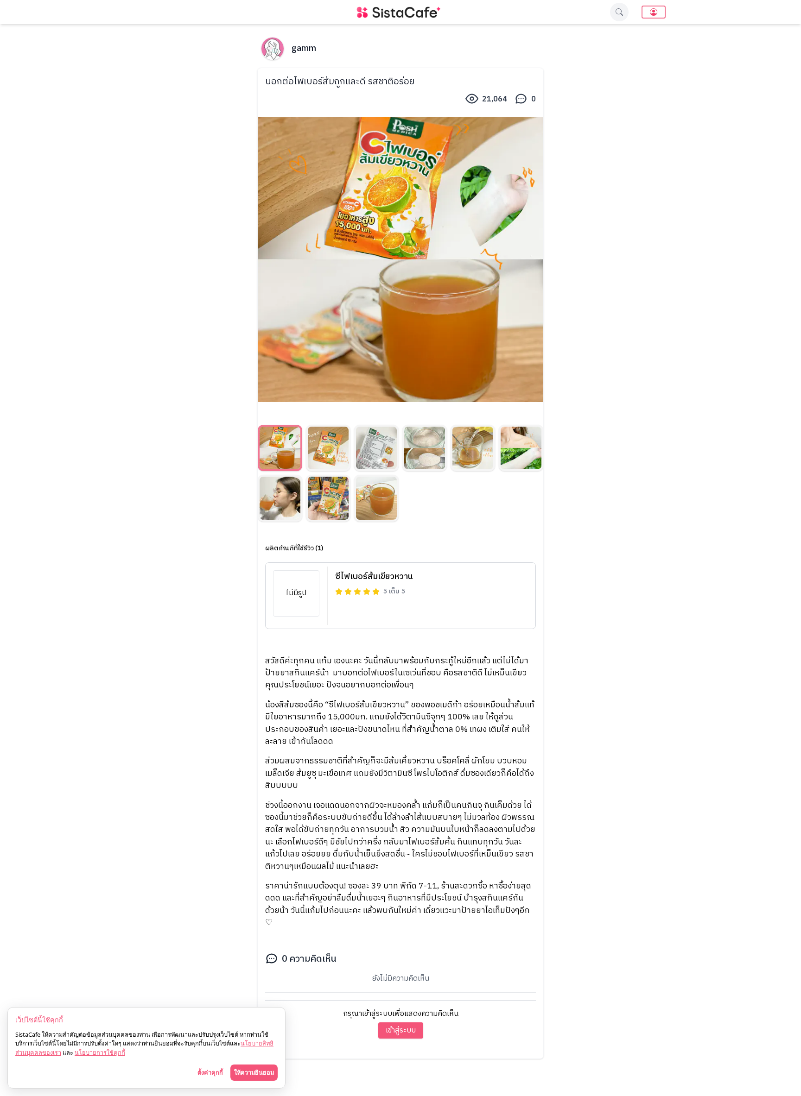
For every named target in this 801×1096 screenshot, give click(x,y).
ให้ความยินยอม (254, 1072)
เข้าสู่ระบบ (401, 1030)
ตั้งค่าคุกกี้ (210, 1072)
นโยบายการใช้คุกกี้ (100, 1052)
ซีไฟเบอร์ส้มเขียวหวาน (374, 577)
